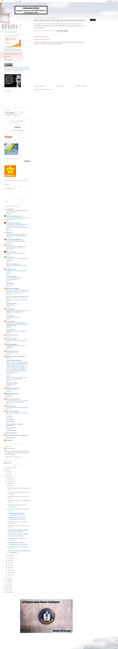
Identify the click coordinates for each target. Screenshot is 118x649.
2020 (7, 476)
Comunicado (9, 395)
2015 (7, 580)
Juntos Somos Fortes (11, 303)
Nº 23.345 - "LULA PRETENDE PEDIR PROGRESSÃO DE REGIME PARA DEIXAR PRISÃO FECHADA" (17, 324)
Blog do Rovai (10, 438)
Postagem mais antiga (81, 86)
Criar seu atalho (8, 59)
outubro (10, 483)
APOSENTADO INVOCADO (13, 360)
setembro (10, 555)
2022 (7, 472)
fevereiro (10, 572)
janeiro (10, 575)
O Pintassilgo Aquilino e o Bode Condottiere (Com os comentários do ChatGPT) (16, 247)
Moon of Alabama (11, 252)
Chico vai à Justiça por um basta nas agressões (16, 340)
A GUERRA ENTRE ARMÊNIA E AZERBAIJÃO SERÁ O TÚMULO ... (17, 514)
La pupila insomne (11, 269)
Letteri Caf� (9, 421)
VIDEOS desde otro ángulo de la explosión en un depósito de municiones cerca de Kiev (17, 218)
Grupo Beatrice (10, 309)
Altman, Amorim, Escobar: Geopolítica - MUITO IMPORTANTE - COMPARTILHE (17, 311)
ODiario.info (9, 283)
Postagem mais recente (39, 86)
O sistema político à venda (12, 352)
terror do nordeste (11, 430)
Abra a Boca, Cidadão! (12, 411)
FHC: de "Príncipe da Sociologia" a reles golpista (17, 412)
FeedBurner (21, 130)
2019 (7, 578)
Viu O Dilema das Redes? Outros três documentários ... (16, 505)
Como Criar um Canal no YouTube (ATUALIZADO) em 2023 (14, 278)
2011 (7, 590)
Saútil (7, 376)
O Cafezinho (9, 209)
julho (9, 560)
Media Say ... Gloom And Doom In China (15, 253)
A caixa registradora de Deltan (13, 317)
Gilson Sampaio (10, 329)
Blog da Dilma (10, 419)
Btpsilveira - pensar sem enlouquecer (16, 356)
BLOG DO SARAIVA (11, 339)
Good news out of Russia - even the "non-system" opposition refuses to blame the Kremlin (17, 401)
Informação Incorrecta (12, 335)
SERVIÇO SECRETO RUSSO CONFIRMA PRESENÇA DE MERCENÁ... (17, 531)
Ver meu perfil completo (11, 456)
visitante (6, 184)
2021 (7, 474)
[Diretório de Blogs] (10, 176)
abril (9, 567)
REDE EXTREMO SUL (12, 393)
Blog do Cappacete (11, 406)
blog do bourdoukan (11, 344)
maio (9, 565)
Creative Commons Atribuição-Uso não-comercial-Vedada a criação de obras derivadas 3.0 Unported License (17, 69)
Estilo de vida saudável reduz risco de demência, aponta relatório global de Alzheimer (16, 378)
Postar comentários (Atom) (44, 89)
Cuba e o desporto (10, 284)
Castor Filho (7, 56)
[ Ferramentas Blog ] (11, 276)
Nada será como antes (11, 389)
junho (9, 563)
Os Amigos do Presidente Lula (14, 239)
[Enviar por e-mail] (60, 31)
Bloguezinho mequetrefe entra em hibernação (16, 331)
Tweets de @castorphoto (10, 32)
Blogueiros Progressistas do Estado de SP (17, 435)
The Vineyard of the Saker (13, 264)
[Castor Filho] (5, 58)
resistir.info (9, 440)
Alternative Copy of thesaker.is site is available (16, 265)
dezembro (10, 479)
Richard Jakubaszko (11, 433)
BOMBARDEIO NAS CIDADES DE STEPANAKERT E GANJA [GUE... (16, 518)
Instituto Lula (9, 257)
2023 (7, 469)
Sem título (10, 485)
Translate (16, 115)
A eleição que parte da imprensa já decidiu (15, 241)
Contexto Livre (10, 316)
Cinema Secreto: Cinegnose (13, 223)
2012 (7, 587)
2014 (7, 582)
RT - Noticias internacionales (13, 216)
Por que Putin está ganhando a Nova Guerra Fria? (17, 407)
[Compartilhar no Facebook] (65, 31)
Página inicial (60, 86)
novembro (10, 481)
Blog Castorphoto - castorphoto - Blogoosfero (14, 424)
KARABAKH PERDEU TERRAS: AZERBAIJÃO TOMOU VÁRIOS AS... (17, 543)
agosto (9, 558)
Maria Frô (9, 416)
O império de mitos (10, 384)
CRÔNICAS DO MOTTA (12, 388)
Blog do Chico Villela (12, 383)
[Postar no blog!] (62, 31)
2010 (7, 592)
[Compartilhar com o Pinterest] (67, 31)
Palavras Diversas (11, 428)
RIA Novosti (9, 232)
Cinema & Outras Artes (12, 351)
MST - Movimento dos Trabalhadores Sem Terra (17, 297)
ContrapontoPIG (10, 321)
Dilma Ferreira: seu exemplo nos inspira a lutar (16, 299)
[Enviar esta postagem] (57, 30)
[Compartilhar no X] (63, 31)
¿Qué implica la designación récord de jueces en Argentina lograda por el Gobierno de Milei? (16, 234)
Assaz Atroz (9, 245)
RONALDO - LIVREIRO (12, 288)
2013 (7, 585)
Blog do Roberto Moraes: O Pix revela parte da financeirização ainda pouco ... (53, 24)
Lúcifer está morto (10, 305)
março (9, 570)
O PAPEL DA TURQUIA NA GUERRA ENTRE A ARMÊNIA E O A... (19, 551)
